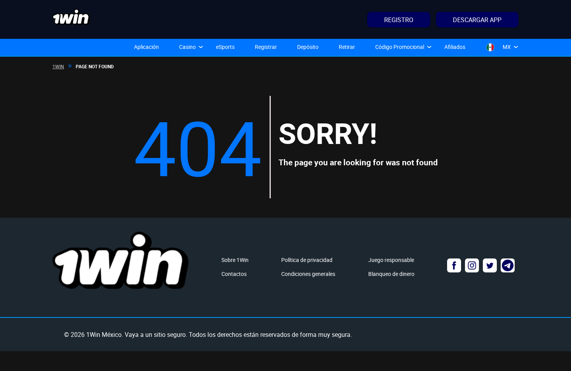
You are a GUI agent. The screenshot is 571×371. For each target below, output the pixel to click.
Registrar (266, 46)
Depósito (308, 46)
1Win (58, 66)
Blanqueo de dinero (391, 273)
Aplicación (146, 46)
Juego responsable (391, 260)
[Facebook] (454, 265)
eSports (225, 46)
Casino (187, 46)
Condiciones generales (308, 273)
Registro (398, 20)
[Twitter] (490, 265)
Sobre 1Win (235, 260)
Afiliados (454, 46)
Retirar (347, 46)
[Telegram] (508, 265)
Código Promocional (399, 46)
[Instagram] (472, 265)
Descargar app (477, 20)
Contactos (234, 273)
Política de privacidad (307, 260)
